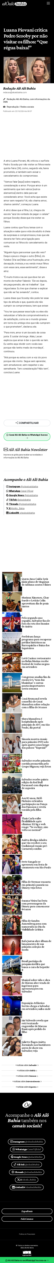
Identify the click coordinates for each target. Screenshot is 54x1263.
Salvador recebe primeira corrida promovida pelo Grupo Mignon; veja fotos (36, 763)
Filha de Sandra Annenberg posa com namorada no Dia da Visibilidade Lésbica (34, 925)
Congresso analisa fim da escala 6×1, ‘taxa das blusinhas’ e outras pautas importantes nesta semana (36, 682)
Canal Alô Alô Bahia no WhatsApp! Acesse (28, 435)
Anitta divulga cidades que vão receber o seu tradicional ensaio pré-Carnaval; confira (35, 844)
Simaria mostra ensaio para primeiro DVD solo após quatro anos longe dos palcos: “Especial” (35, 743)
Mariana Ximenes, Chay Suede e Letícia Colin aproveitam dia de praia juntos (35, 602)
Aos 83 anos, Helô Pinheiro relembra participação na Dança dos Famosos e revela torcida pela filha (34, 803)
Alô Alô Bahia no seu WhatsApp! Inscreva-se (27, 1260)
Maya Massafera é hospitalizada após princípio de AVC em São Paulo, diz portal (36, 723)
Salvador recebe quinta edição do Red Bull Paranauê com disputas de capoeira (35, 784)
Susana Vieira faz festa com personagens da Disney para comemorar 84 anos (35, 905)
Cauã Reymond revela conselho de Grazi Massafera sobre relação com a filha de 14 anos (36, 703)
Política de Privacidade (27, 1234)
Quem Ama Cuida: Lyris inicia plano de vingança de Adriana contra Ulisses (36, 581)
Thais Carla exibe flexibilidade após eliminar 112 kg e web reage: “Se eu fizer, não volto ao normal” (35, 824)
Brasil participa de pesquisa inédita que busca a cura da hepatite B (36, 965)
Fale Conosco (27, 1218)
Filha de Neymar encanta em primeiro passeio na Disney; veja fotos (36, 884)
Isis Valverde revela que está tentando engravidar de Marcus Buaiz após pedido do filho (35, 1026)
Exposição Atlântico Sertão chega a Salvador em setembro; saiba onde (36, 1005)
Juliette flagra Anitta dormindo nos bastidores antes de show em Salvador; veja (36, 1046)
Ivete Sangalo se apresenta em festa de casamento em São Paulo (36, 864)
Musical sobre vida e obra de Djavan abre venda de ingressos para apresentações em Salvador (36, 985)
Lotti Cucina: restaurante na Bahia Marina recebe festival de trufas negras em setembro (36, 663)
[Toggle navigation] (48, 3)
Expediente (27, 1211)
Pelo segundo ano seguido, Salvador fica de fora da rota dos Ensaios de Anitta (36, 622)
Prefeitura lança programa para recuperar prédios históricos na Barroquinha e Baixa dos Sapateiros (36, 642)
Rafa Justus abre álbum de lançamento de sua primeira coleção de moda (36, 945)
